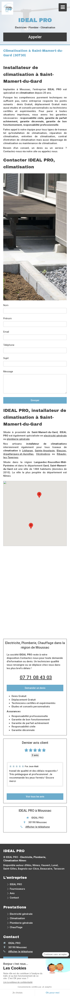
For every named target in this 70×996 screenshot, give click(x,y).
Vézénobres (43, 454)
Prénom (7, 318)
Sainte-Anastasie (45, 450)
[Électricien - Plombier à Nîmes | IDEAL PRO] (8, 8)
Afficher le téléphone (37, 826)
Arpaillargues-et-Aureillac (18, 454)
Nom (5, 305)
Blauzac (61, 450)
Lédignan (27, 450)
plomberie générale (18, 439)
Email (6, 331)
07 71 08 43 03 (36, 677)
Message (8, 371)
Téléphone (8, 345)
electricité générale (55, 435)
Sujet (6, 358)
